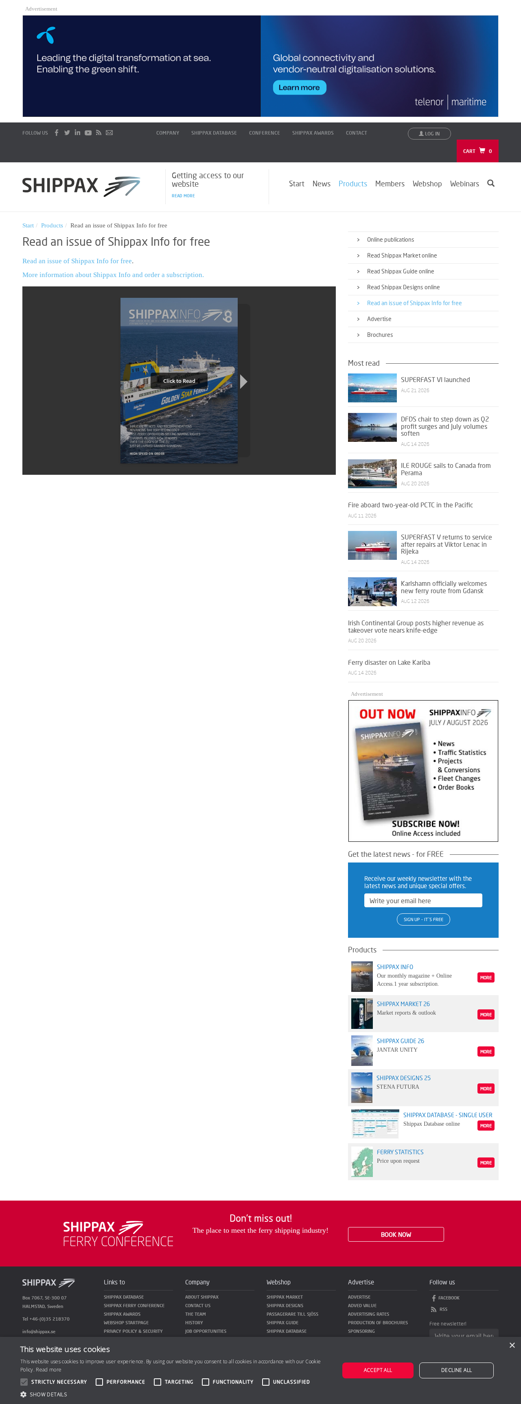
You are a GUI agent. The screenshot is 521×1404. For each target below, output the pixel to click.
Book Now (396, 1234)
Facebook (449, 1297)
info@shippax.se (38, 1331)
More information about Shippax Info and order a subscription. (113, 275)
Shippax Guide (282, 1322)
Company (167, 133)
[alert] (260, 1370)
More (486, 977)
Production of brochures (378, 1322)
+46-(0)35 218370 (49, 1318)
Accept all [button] (378, 1370)
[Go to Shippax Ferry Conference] (118, 1232)
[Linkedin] (77, 132)
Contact (356, 133)
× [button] (512, 1346)
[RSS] (98, 132)
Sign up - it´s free (423, 919)
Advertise (359, 1296)
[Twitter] (67, 132)
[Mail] (109, 132)
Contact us (197, 1305)
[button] (175, 1394)
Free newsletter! (447, 1324)
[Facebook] (56, 132)
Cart (477, 151)
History (194, 1322)
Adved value (362, 1305)
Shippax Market (285, 1296)
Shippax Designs (285, 1305)
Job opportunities (205, 1331)
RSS (443, 1309)
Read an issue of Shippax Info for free (77, 261)
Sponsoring (361, 1331)
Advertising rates (368, 1314)
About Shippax (202, 1296)
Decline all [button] (456, 1370)
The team (195, 1314)
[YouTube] (88, 132)
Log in (432, 134)
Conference (264, 133)
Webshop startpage (126, 1322)
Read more (183, 195)
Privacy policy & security (133, 1331)
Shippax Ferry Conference (134, 1305)
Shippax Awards (313, 133)
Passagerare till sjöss (292, 1314)
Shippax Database (214, 133)
